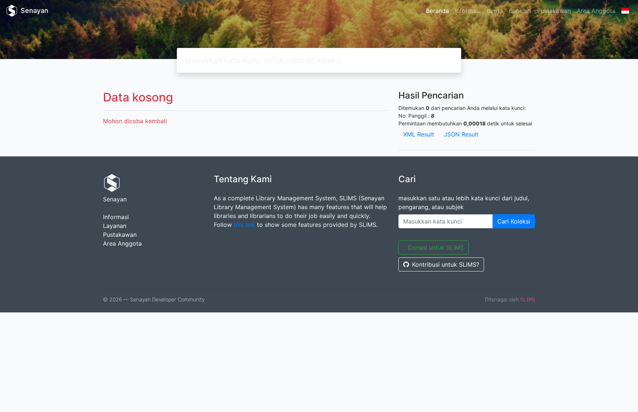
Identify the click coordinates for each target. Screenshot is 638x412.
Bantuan (520, 10)
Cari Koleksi (513, 221)
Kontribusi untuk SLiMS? (445, 264)
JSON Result (461, 134)
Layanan (114, 225)
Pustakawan (554, 10)
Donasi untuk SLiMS (436, 247)
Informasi (468, 10)
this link (244, 224)
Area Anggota (596, 10)
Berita (495, 10)
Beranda (437, 10)
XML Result (418, 134)
